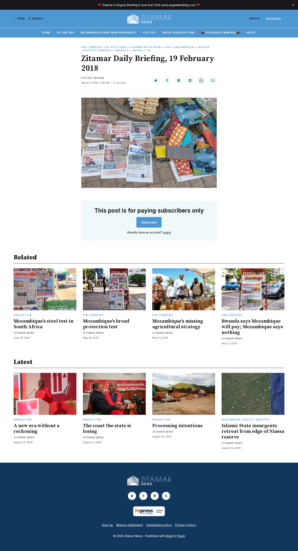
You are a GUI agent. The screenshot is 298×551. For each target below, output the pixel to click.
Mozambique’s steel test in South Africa (43, 324)
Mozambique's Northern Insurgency (108, 32)
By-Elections (116, 47)
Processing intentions (177, 426)
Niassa (138, 50)
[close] (293, 5)
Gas (168, 47)
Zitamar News (24, 332)
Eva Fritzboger (92, 77)
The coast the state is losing (107, 428)
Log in (167, 232)
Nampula (122, 50)
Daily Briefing (91, 47)
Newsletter (23, 315)
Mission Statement (129, 525)
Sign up (107, 525)
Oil (149, 50)
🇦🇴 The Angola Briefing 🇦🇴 (220, 32)
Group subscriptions (178, 32)
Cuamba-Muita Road (145, 47)
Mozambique (184, 47)
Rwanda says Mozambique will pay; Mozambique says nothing (252, 327)
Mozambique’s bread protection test (106, 324)
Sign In (254, 18)
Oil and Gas (65, 32)
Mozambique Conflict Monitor (245, 419)
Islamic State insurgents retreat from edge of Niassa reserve (253, 431)
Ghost (169, 536)
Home (46, 32)
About (251, 32)
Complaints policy (159, 525)
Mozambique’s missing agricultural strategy (177, 324)
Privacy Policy (185, 525)
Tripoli (181, 536)
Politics (149, 32)
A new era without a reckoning (36, 428)
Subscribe (273, 18)
